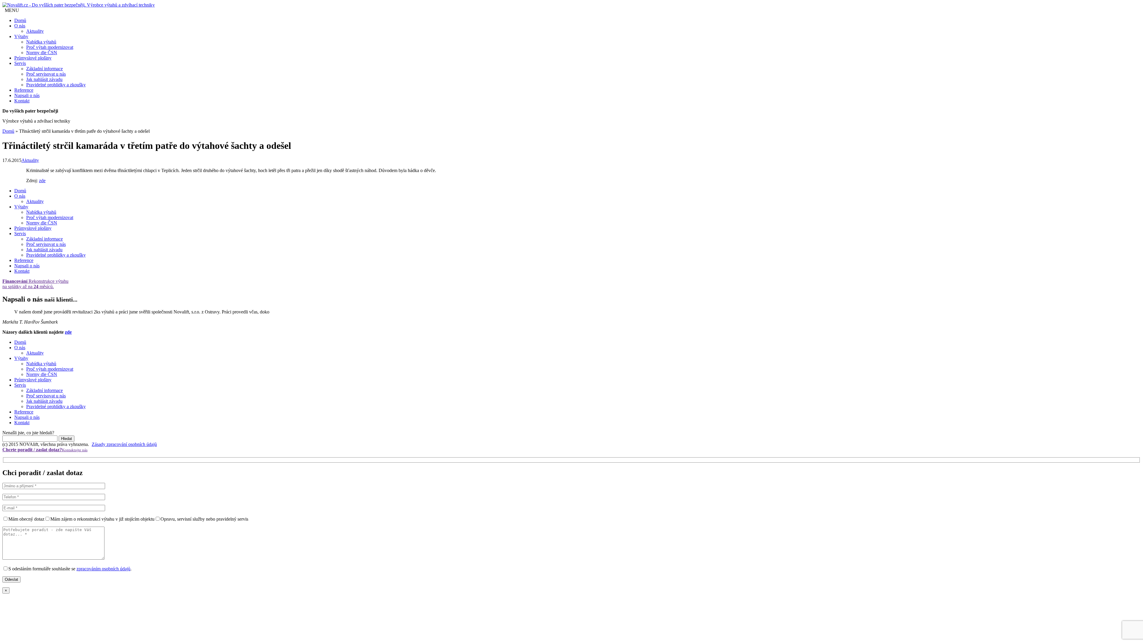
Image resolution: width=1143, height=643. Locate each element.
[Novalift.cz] (78, 4)
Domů (20, 20)
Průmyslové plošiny (32, 57)
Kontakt (21, 100)
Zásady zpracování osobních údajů (124, 444)
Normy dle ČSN (41, 52)
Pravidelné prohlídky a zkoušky (56, 84)
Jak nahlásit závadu (44, 79)
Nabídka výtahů (41, 41)
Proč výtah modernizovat (49, 47)
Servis (20, 63)
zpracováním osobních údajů (103, 568)
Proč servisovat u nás (46, 74)
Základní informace (44, 68)
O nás (19, 25)
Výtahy (21, 36)
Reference (23, 90)
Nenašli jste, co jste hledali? (28, 432)
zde (42, 180)
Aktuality (35, 31)
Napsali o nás (27, 95)
